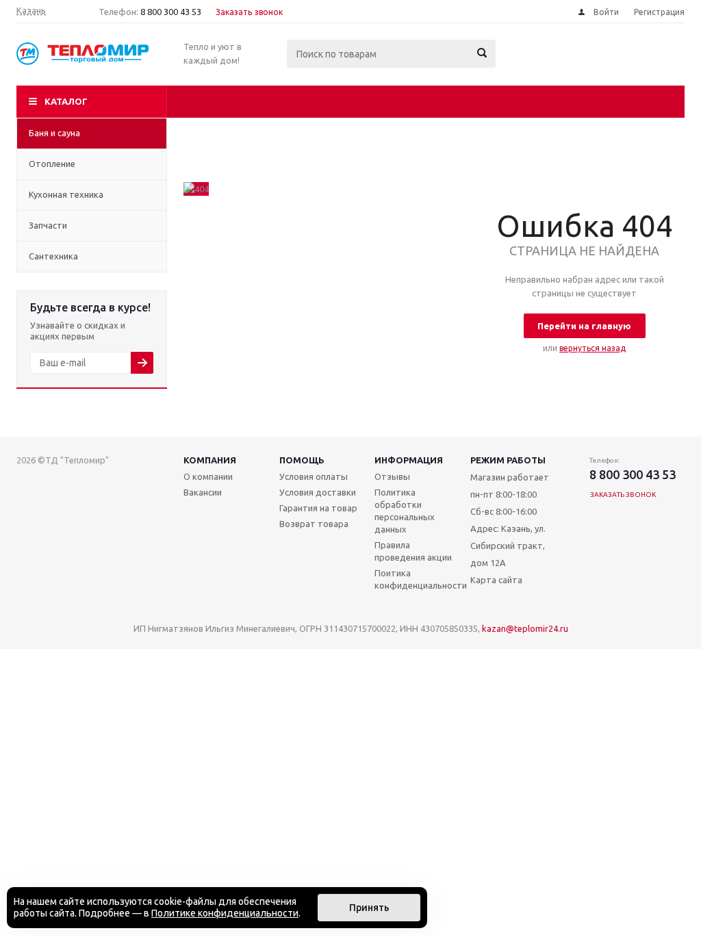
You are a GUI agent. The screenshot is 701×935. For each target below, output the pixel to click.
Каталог (66, 101)
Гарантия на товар (318, 508)
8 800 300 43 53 (170, 11)
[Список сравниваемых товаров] (534, 63)
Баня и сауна (54, 133)
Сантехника (53, 256)
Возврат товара (313, 523)
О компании (208, 476)
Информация (408, 460)
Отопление (52, 163)
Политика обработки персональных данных (404, 510)
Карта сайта (496, 580)
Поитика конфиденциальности (420, 579)
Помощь (301, 460)
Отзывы (392, 476)
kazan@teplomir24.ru (525, 628)
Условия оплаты (313, 476)
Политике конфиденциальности (224, 913)
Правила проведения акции (413, 551)
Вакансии (202, 492)
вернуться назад (592, 348)
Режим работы (508, 460)
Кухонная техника (66, 194)
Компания (209, 460)
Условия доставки (317, 492)
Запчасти (48, 225)
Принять (369, 907)
